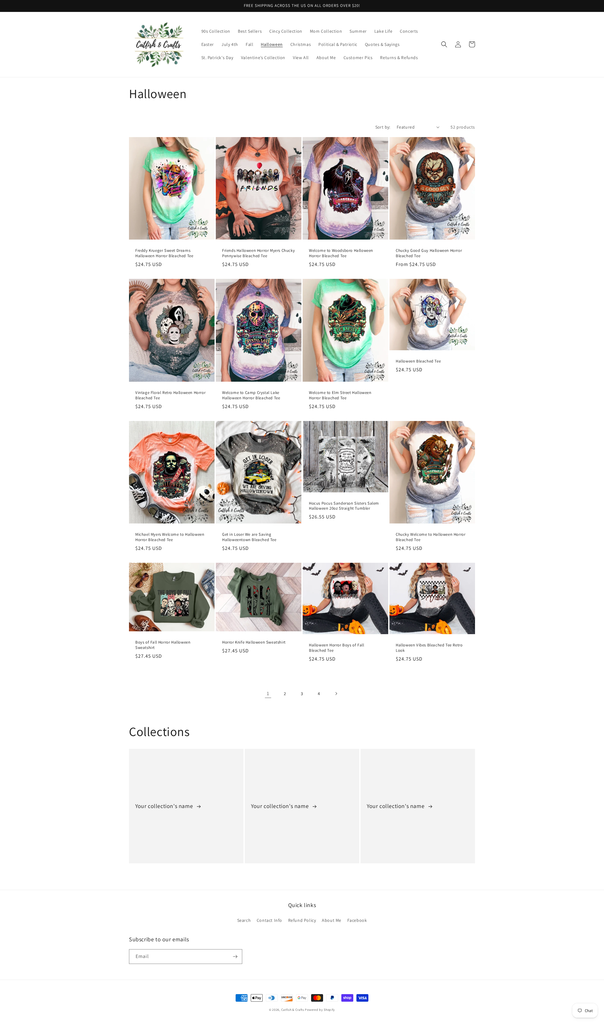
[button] (444, 44)
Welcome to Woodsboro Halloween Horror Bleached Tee (341, 253)
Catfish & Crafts (292, 1010)
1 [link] (268, 693)
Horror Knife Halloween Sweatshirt (254, 642)
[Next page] (336, 693)
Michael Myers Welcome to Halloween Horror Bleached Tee (169, 537)
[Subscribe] (235, 956)
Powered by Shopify (320, 1010)
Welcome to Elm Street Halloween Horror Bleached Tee (340, 395)
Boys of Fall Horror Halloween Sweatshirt (162, 645)
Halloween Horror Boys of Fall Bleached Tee (336, 648)
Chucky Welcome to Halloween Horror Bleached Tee (430, 537)
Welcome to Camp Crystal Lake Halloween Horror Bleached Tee (251, 395)
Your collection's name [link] (164, 806)
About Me (331, 920)
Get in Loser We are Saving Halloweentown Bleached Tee (249, 537)
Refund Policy (302, 920)
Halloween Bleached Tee (418, 361)
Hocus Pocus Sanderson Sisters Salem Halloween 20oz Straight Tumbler (344, 506)
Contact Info (269, 920)
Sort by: (382, 127)
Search (244, 920)
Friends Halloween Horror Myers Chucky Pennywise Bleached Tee (258, 253)
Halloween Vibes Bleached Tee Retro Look (429, 648)
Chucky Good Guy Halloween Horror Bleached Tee (429, 253)
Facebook (357, 920)
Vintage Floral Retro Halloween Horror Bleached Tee (170, 395)
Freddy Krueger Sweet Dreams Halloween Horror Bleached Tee (164, 253)
